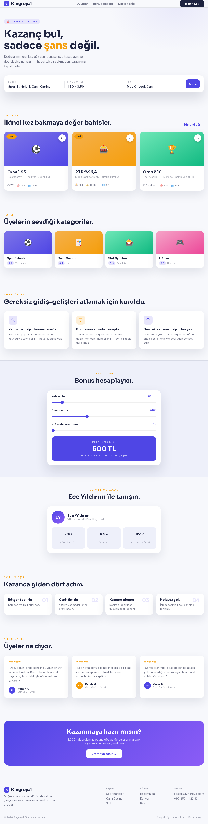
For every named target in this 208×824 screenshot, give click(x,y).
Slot (108, 803)
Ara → (193, 84)
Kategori (13, 82)
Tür (129, 82)
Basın (143, 803)
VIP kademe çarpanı (65, 424)
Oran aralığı (75, 82)
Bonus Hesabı (103, 3)
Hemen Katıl (192, 3)
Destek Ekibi (127, 3)
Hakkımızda (147, 793)
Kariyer (145, 798)
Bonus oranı (60, 410)
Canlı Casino (114, 798)
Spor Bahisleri (115, 793)
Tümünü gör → (193, 124)
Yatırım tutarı (60, 396)
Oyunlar (82, 3)
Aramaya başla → (104, 754)
